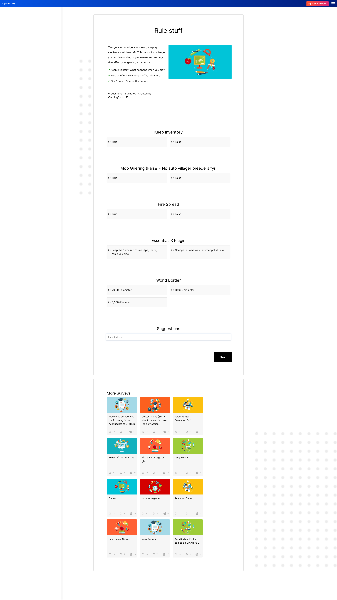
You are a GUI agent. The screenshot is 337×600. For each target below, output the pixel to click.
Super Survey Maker (317, 3)
